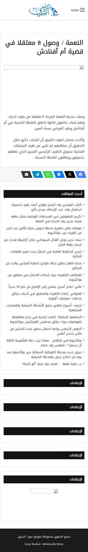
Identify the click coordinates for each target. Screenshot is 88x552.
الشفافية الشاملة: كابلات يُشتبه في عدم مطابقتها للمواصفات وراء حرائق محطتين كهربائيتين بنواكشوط (46, 319)
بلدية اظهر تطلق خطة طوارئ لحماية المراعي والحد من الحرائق (44, 265)
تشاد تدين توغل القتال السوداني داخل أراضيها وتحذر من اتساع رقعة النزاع (43, 242)
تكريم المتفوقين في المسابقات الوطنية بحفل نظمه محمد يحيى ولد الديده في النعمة (46, 219)
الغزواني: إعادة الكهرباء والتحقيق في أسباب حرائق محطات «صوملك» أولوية (47, 296)
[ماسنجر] (57, 174)
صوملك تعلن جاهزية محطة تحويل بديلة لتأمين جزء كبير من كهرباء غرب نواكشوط (44, 230)
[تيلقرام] (36, 174)
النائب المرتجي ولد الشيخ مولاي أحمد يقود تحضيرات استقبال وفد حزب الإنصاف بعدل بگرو (46, 207)
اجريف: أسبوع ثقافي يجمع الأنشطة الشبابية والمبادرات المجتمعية (44, 308)
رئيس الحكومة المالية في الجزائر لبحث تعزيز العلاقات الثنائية (46, 254)
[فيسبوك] (79, 174)
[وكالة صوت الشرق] (44, 10)
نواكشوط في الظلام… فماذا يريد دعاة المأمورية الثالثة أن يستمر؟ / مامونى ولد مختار (44, 343)
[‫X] (68, 174)
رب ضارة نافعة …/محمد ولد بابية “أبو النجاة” (51, 364)
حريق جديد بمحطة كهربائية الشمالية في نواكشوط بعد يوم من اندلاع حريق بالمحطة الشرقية (44, 354)
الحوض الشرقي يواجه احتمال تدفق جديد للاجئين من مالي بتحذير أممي (46, 331)
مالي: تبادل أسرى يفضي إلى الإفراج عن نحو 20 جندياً (45, 287)
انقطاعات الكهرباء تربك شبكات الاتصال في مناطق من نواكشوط (45, 277)
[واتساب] (46, 174)
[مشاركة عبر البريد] (25, 174)
